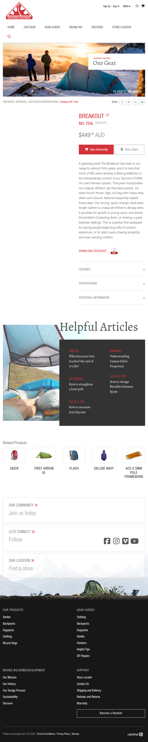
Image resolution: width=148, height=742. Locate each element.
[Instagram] (116, 541)
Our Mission (9, 677)
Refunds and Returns (88, 697)
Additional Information (112, 298)
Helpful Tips (83, 649)
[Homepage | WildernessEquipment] (19, 9)
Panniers (82, 643)
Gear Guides (52, 27)
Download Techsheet (93, 251)
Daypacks (21, 102)
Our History (9, 684)
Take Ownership (98, 150)
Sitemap (75, 734)
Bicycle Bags (10, 643)
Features (112, 270)
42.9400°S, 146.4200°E (127, 92)
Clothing (7, 636)
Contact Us (83, 684)
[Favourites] (137, 6)
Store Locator (121, 27)
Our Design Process (14, 690)
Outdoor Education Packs (43, 102)
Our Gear (29, 27)
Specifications (112, 284)
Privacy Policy (63, 734)
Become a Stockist (111, 713)
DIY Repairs (83, 656)
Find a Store (131, 150)
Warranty (82, 703)
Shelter (7, 617)
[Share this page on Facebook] (122, 102)
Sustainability (10, 697)
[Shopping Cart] (143, 6)
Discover (97, 27)
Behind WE (75, 27)
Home (11, 27)
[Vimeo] (125, 541)
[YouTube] (134, 541)
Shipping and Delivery (89, 690)
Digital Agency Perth (136, 734)
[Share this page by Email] (142, 102)
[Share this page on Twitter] (129, 102)
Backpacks (9, 624)
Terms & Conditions (46, 734)
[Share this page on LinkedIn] (135, 102)
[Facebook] (107, 541)
